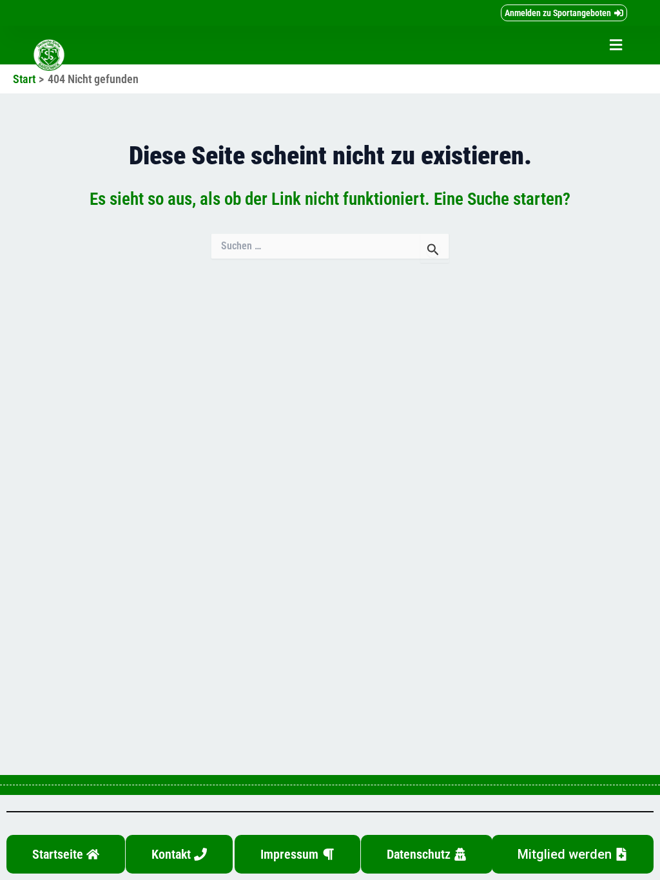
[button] (616, 45)
